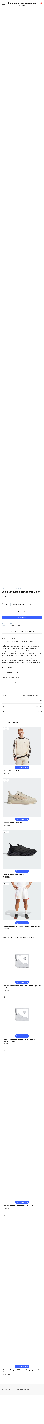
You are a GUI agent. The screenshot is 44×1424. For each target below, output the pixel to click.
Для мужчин (11, 588)
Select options (23, 767)
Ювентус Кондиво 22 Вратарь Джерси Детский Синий (21, 1371)
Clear (29, 604)
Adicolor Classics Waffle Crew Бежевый (17, 771)
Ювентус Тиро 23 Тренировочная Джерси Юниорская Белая (19, 1040)
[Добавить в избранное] (25, 612)
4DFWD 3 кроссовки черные (13, 874)
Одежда (19, 588)
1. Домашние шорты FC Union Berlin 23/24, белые (21, 926)
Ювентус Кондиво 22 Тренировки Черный (18, 1206)
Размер (4, 604)
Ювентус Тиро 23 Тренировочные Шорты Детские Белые (22, 987)
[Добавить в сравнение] (29, 612)
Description (13, 631)
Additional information (27, 631)
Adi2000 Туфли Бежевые (12, 823)
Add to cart (22, 617)
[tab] (13, 632)
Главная (4, 588)
